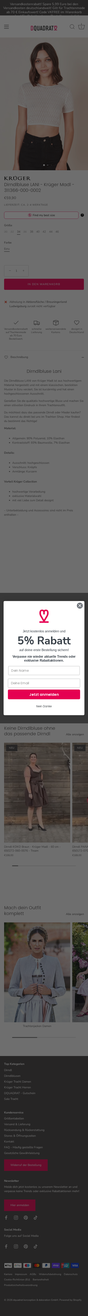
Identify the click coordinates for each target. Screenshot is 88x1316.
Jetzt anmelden (44, 694)
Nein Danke (44, 706)
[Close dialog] (80, 605)
